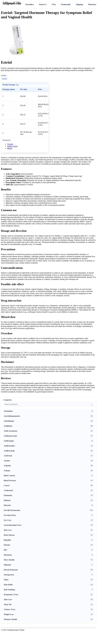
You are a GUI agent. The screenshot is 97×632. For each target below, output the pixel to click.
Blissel (9, 148)
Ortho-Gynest (12, 146)
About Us (42, 4)
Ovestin (10, 144)
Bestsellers (29, 4)
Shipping (79, 4)
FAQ (54, 4)
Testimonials (66, 4)
